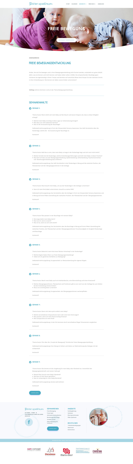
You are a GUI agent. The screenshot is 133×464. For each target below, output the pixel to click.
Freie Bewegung (51, 411)
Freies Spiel (50, 413)
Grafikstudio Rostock (71, 440)
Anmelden (101, 4)
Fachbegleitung (72, 411)
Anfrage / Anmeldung (66, 40)
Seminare (70, 413)
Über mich (92, 4)
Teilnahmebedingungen (74, 425)
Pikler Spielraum (72, 417)
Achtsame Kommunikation (54, 415)
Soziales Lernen (51, 419)
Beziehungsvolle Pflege (53, 417)
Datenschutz (71, 429)
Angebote (82, 4)
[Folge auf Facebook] (29, 422)
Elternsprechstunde (73, 415)
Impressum (71, 427)
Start (68, 4)
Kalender (74, 4)
